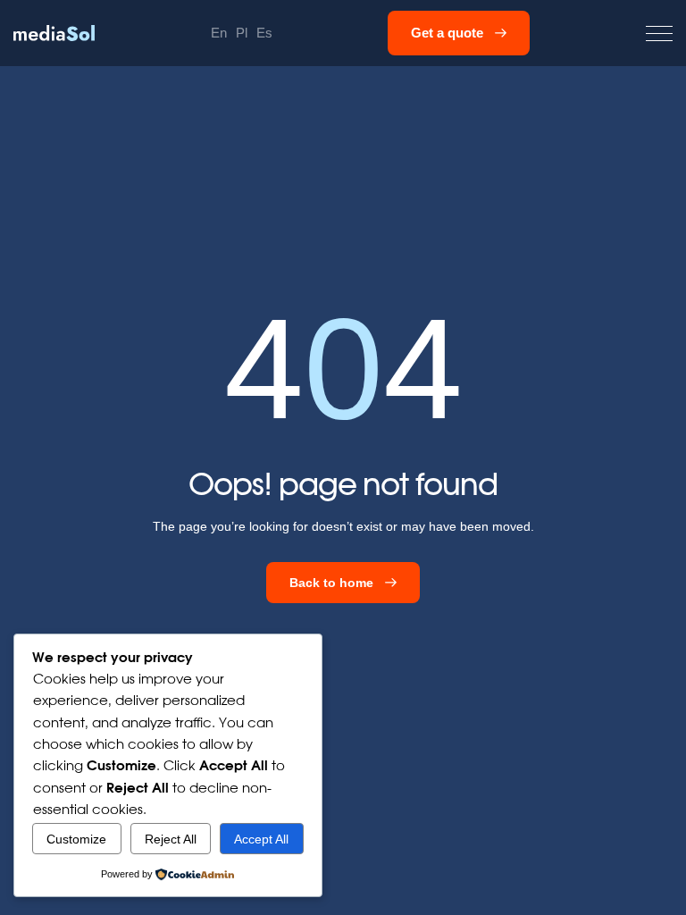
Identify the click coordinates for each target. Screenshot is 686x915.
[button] (659, 33)
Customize (76, 839)
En (219, 32)
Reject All (171, 839)
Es (264, 32)
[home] (54, 33)
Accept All (261, 839)
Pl (241, 32)
